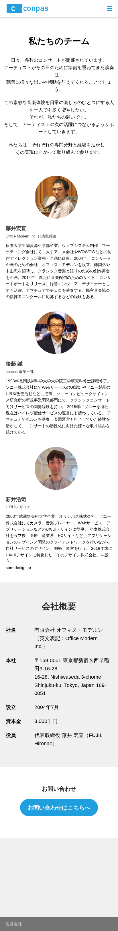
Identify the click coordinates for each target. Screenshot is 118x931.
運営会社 (14, 924)
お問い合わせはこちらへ (59, 807)
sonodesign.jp (18, 567)
